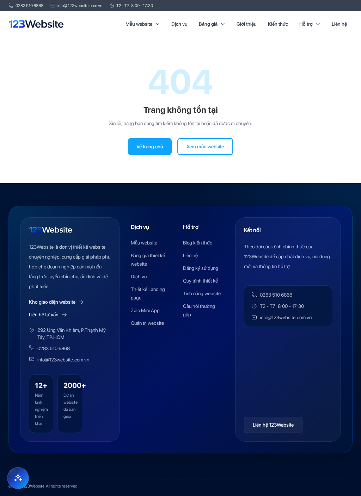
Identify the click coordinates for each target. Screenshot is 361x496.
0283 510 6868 (29, 5)
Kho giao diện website (52, 302)
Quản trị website (147, 323)
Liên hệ (339, 24)
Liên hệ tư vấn (44, 314)
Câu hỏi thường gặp (199, 310)
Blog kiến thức (197, 243)
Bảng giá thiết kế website (148, 260)
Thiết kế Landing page (148, 293)
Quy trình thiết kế (200, 281)
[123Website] (36, 24)
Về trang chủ (149, 146)
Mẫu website (139, 24)
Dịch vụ (179, 24)
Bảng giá (208, 24)
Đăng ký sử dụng (200, 268)
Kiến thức (278, 24)
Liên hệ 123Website (273, 425)
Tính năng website (202, 293)
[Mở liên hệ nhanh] (18, 478)
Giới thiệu (247, 24)
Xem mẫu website (205, 146)
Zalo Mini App (145, 310)
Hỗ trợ (306, 24)
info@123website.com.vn (79, 5)
